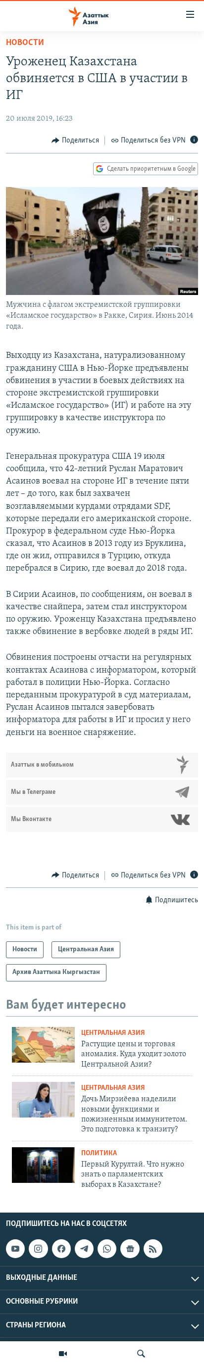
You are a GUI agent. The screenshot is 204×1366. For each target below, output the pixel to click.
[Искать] (141, 1353)
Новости (25, 43)
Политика (99, 1153)
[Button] (75, 140)
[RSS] (153, 1248)
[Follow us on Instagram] (38, 1248)
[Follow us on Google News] (129, 1248)
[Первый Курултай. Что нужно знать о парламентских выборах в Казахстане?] (43, 1165)
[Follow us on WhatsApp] (107, 1248)
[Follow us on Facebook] (61, 1248)
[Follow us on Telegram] (84, 1248)
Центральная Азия (113, 1033)
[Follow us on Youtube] (15, 1248)
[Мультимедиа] (63, 1353)
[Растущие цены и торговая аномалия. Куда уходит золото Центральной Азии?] (43, 1045)
